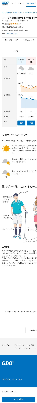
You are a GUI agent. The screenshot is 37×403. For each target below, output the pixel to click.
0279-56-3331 (12, 34)
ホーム (14, 3)
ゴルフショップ (19, 345)
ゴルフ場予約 (6, 12)
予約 (21, 123)
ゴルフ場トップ (11, 40)
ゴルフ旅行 (17, 348)
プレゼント (28, 348)
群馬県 (15, 12)
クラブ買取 (30, 345)
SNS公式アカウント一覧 (11, 379)
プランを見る (18, 399)
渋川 (21, 12)
